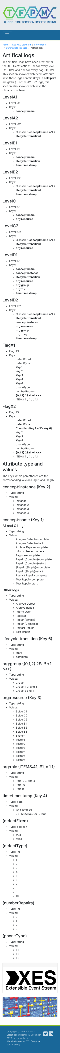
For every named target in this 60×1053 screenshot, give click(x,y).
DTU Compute (33, 1041)
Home (5, 44)
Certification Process (16, 48)
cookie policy (13, 1044)
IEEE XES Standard (21, 44)
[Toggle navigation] (7, 35)
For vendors (40, 44)
